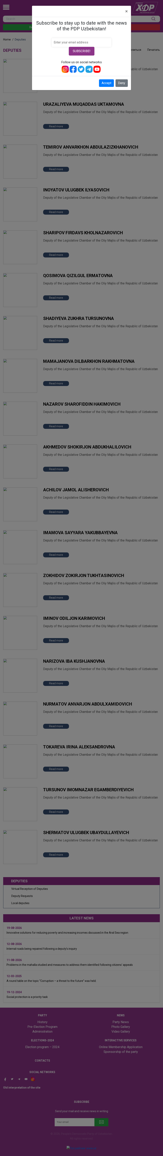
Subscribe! (81, 51)
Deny (121, 83)
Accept (106, 83)
